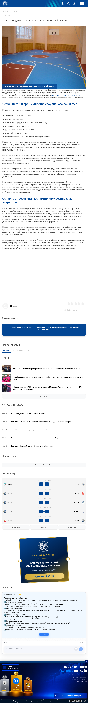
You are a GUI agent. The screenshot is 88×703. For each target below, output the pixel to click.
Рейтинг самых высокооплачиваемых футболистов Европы (36, 438)
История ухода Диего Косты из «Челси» (28, 413)
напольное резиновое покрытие (66, 95)
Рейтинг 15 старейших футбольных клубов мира (32, 446)
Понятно (44, 634)
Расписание (44, 527)
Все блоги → (44, 396)
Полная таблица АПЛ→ (44, 465)
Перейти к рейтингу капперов (70, 696)
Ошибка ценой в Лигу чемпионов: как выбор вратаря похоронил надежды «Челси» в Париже (49, 378)
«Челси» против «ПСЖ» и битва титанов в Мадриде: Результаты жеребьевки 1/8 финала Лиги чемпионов (47, 388)
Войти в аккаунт (44, 332)
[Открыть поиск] (68, 3)
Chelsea (13, 306)
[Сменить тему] (62, 3)
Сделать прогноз (44, 576)
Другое (7, 15)
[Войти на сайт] (74, 3)
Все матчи (16, 527)
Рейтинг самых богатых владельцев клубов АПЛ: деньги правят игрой (41, 421)
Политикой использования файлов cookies (45, 702)
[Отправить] (81, 649)
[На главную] (5, 3)
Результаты (72, 527)
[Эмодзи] (76, 649)
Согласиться (75, 701)
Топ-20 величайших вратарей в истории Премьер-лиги (34, 430)
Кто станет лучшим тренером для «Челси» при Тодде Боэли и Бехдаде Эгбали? (46, 368)
